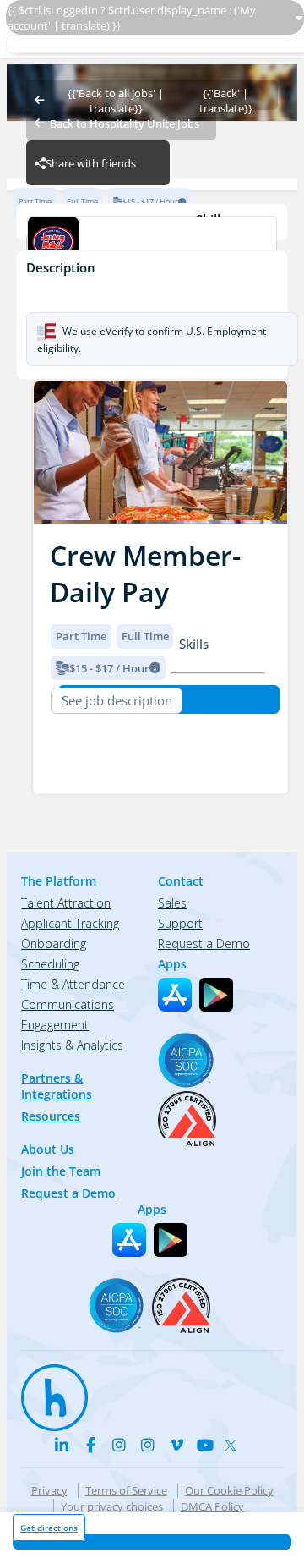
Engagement (55, 1025)
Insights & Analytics (72, 1045)
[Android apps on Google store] (216, 995)
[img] (160, 452)
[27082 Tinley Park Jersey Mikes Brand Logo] (151, 244)
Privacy (49, 1490)
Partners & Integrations (56, 1086)
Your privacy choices (112, 1506)
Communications (67, 1004)
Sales (172, 903)
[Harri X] (233, 1442)
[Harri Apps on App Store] (175, 995)
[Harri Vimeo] (176, 1444)
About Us (47, 1149)
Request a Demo (68, 1193)
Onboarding (53, 943)
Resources (50, 1116)
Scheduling (50, 964)
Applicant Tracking (70, 923)
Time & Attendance (73, 984)
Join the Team (60, 1171)
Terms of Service (126, 1490)
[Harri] (46, 1389)
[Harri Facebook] (90, 1444)
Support (180, 923)
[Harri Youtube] (205, 1444)
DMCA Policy (212, 1506)
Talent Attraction (66, 903)
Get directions (49, 1527)
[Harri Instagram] (119, 1444)
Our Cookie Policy (229, 1490)
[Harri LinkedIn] (61, 1444)
